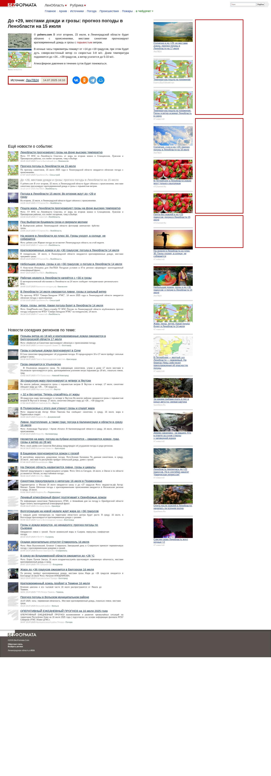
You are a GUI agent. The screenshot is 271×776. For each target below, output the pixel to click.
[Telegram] (92, 80)
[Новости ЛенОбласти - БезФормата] (19, 4)
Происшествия (109, 11)
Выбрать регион (15, 646)
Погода (91, 11)
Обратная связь (15, 644)
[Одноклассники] (84, 80)
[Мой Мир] (100, 80)
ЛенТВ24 (32, 80)
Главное (50, 11)
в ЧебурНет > (144, 11)
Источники (77, 11)
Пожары (127, 11)
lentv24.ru (17, 70)
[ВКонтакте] (76, 80)
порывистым (84, 42)
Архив (63, 11)
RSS (33, 650)
